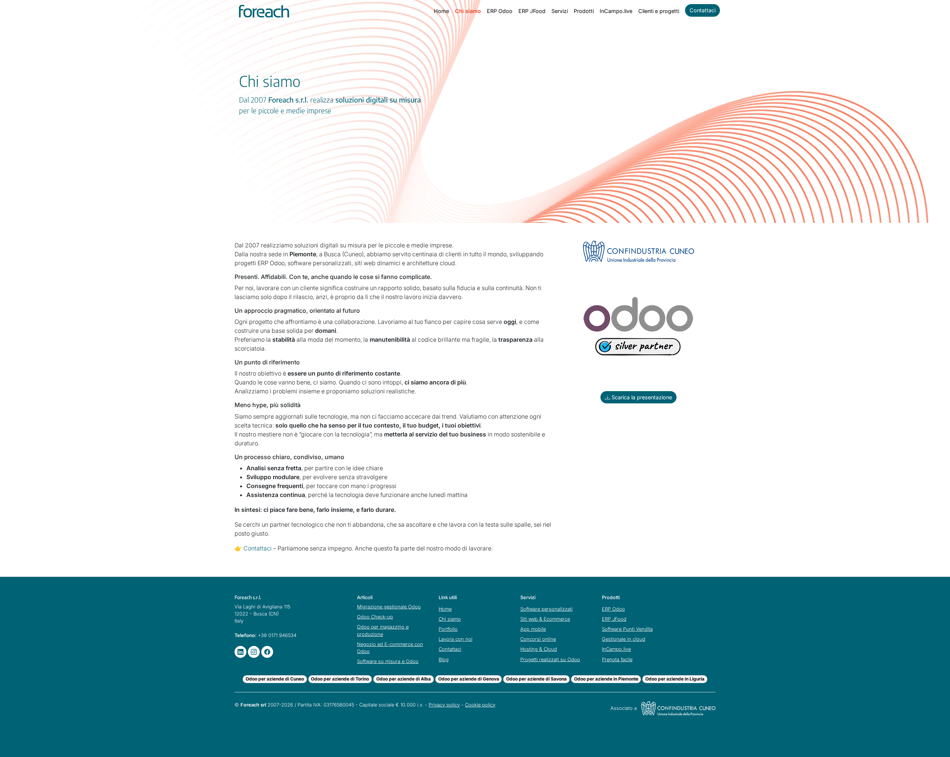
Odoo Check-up (375, 617)
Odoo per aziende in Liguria (674, 679)
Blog (444, 659)
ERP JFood (532, 11)
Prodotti (584, 11)
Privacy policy (444, 705)
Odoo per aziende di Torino (340, 679)
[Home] (264, 11)
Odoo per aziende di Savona (536, 679)
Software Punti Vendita (627, 629)
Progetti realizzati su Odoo (550, 659)
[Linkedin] (240, 652)
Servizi (559, 11)
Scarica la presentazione (641, 397)
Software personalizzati (546, 609)
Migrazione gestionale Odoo (389, 607)
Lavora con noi (455, 639)
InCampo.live (616, 11)
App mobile (533, 629)
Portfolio (448, 629)
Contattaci (702, 10)
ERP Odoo (499, 11)
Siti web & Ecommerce (545, 619)
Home (441, 11)
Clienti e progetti (658, 11)
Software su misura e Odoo (388, 661)
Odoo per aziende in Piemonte (606, 679)
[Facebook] (267, 652)
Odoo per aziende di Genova (468, 679)
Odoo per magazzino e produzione (383, 630)
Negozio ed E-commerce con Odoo (390, 647)
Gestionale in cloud (623, 639)
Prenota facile (617, 659)
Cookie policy (480, 705)
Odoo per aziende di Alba (403, 679)
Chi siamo (468, 11)
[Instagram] (254, 652)
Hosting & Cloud (538, 649)
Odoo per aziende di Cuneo (275, 679)
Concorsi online (538, 639)
